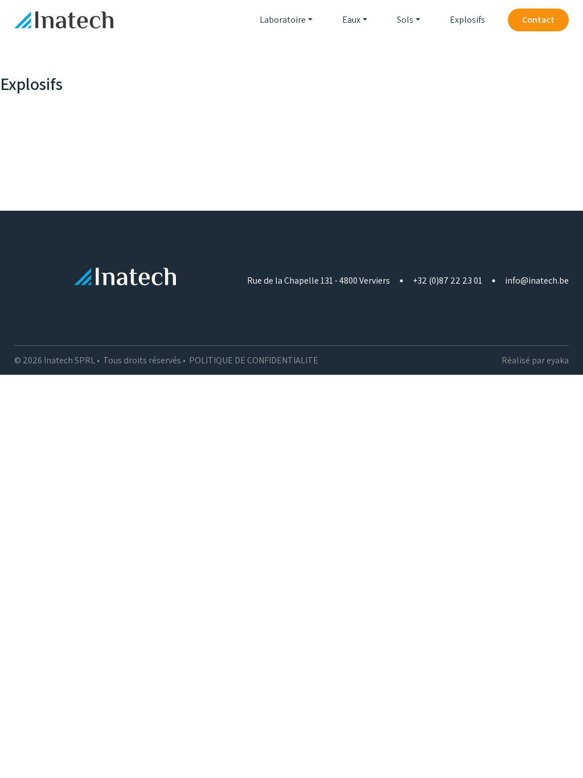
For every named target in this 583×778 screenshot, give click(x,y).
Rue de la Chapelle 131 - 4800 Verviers (318, 280)
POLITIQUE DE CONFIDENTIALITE (253, 360)
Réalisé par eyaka (535, 360)
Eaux (351, 20)
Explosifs (467, 20)
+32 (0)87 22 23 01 (447, 280)
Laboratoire (283, 20)
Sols (405, 20)
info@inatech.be (537, 280)
